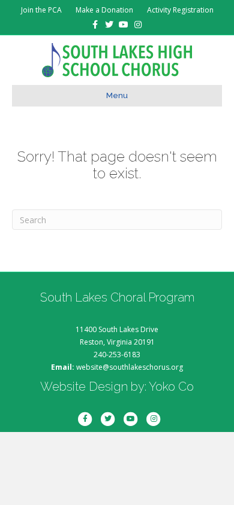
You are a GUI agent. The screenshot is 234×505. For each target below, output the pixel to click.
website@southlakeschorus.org (129, 367)
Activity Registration (180, 10)
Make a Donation (104, 10)
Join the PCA (41, 10)
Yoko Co (171, 386)
